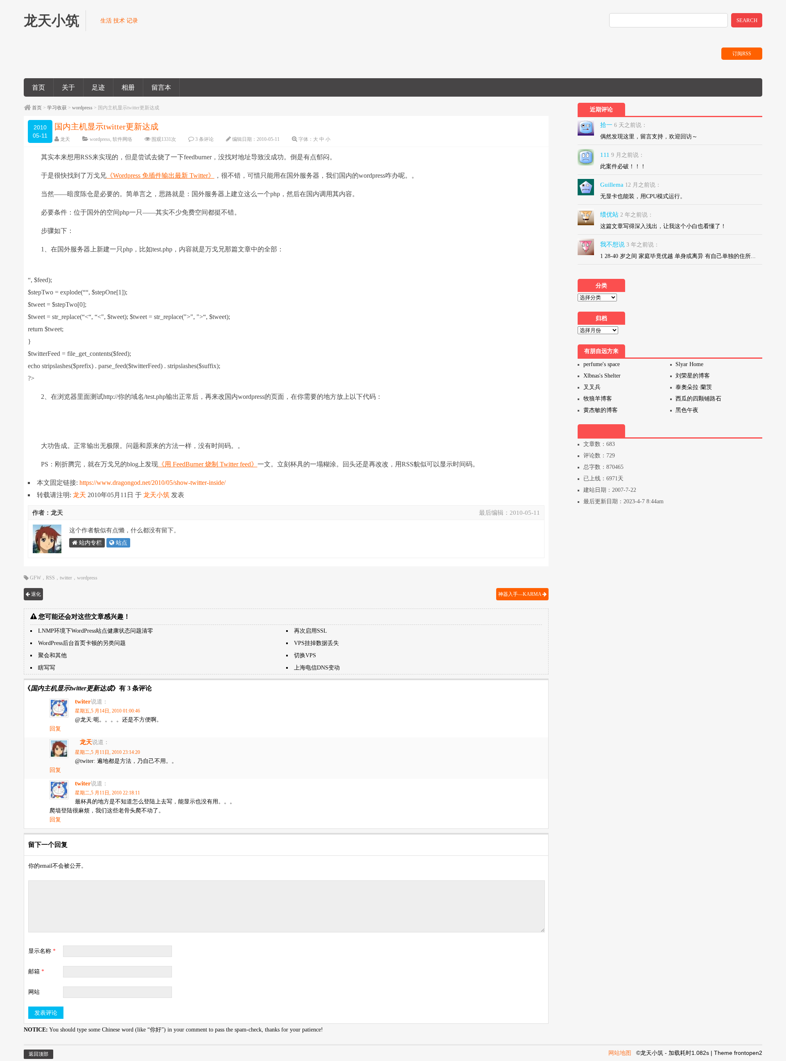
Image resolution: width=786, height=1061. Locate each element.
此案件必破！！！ (623, 166)
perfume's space (601, 364)
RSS (50, 578)
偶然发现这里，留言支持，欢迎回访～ (649, 136)
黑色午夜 (686, 410)
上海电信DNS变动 (317, 668)
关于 (68, 87)
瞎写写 (46, 668)
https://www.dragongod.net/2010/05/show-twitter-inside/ (152, 482)
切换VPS (305, 655)
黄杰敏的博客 (600, 410)
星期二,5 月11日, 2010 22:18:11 (107, 793)
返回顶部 (38, 1054)
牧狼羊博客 (597, 399)
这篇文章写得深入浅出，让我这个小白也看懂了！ (663, 226)
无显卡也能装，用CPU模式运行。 (643, 196)
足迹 (98, 87)
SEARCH (746, 20)
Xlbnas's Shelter (602, 376)
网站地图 (619, 1053)
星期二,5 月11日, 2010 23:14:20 (107, 752)
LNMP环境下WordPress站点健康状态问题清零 (95, 631)
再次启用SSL (310, 631)
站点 (120, 543)
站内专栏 (89, 543)
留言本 (161, 87)
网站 (34, 992)
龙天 (65, 139)
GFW (35, 578)
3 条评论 (204, 139)
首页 (38, 87)
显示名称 (42, 951)
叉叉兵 (592, 387)
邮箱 (36, 971)
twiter (83, 701)
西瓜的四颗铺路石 (698, 399)
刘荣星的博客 (692, 376)
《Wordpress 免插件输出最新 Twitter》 (160, 175)
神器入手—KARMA (520, 594)
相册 (128, 87)
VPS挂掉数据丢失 (316, 643)
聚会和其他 (52, 655)
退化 (35, 594)
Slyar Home (689, 364)
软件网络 (122, 139)
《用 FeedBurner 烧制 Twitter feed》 (207, 464)
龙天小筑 (156, 494)
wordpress (82, 108)
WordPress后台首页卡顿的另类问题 (82, 643)
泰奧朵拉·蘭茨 (693, 387)
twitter (66, 578)
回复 (55, 729)
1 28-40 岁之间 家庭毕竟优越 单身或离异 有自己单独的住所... (678, 256)
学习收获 (57, 108)
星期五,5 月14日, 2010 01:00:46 (107, 711)
